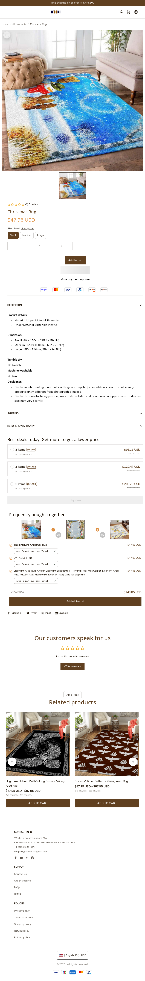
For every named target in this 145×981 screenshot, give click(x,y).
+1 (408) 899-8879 (24, 847)
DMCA (17, 894)
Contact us (20, 874)
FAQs (17, 887)
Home (5, 24)
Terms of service (23, 917)
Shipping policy (22, 924)
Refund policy (22, 937)
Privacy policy (22, 910)
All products (19, 24)
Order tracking (22, 880)
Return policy (21, 930)
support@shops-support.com (31, 851)
